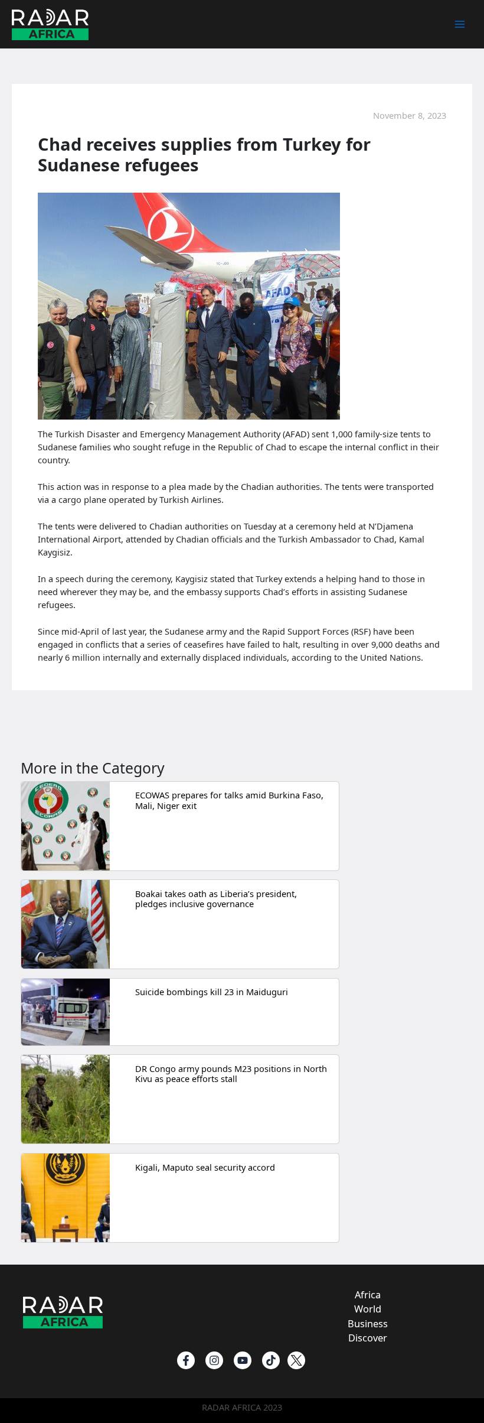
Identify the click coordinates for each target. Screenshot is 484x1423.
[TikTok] (271, 1360)
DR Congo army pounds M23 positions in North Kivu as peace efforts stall (231, 1074)
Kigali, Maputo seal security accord (205, 1167)
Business (368, 1323)
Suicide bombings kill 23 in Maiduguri (211, 992)
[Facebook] (186, 1360)
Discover (367, 1337)
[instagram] (214, 1360)
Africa (368, 1294)
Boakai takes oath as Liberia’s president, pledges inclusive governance (216, 899)
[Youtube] (242, 1360)
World (367, 1308)
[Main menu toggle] (459, 24)
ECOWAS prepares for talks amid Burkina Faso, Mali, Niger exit (229, 800)
